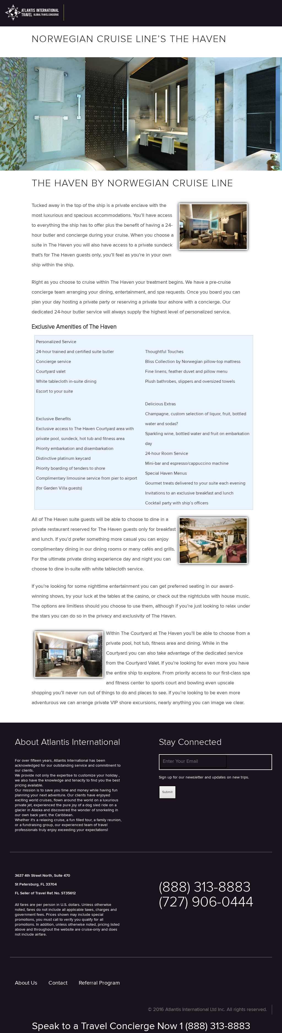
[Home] (34, 12)
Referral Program (99, 983)
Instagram (216, 933)
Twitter (162, 933)
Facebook (180, 933)
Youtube (198, 933)
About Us (26, 983)
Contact (57, 983)
